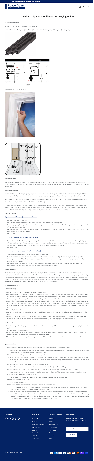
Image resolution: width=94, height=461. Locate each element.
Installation (35, 436)
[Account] (79, 7)
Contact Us (35, 419)
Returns (51, 421)
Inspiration (35, 430)
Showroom (35, 421)
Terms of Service (53, 430)
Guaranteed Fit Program (38, 424)
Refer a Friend (35, 439)
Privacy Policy (53, 427)
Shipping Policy (53, 424)
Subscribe (71, 435)
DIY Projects (35, 433)
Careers (51, 433)
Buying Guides (36, 427)
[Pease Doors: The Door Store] (15, 6)
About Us (51, 436)
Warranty (51, 419)
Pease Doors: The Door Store (15, 452)
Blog (50, 439)
